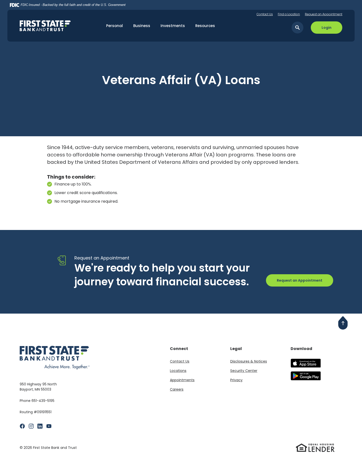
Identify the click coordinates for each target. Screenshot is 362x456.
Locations (178, 370)
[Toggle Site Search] (297, 27)
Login (326, 27)
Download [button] (301, 348)
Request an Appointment (323, 14)
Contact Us (265, 14)
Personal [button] (114, 25)
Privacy (236, 380)
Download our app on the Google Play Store (305, 375)
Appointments (182, 380)
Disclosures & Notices (248, 361)
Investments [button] (173, 25)
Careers (176, 389)
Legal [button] (236, 348)
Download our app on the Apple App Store (305, 363)
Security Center (243, 370)
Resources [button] (205, 25)
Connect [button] (179, 348)
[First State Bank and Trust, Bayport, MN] (53, 25)
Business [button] (141, 25)
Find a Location (289, 14)
